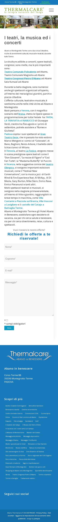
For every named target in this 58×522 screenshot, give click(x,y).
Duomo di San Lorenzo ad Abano (24, 417)
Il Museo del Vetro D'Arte (32, 425)
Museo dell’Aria (21, 448)
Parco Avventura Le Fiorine (15, 455)
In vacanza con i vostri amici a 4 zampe (20, 429)
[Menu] (50, 10)
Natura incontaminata (37, 448)
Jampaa (37, 519)
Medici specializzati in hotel (15, 444)
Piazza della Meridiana (27, 459)
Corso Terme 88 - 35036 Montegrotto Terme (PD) (21, 2)
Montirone (9, 448)
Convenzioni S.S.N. (31, 413)
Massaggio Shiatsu (12, 440)
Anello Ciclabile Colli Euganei (16, 406)
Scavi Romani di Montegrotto (16, 467)
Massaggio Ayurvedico (31, 436)
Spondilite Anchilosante (43, 471)
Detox (8, 417)
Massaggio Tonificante (29, 440)
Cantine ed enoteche (29, 409)
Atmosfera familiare (36, 406)
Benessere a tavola (12, 409)
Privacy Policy (41, 513)
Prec (2, 22)
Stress (8, 475)
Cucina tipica (45, 413)
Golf (36, 421)
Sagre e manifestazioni (31, 463)
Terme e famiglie (12, 478)
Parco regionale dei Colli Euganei (40, 455)
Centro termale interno (14, 413)
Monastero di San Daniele (37, 444)
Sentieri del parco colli (37, 467)
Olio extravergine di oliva (15, 452)
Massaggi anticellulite (13, 436)
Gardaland (29, 421)
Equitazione (43, 417)
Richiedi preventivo (45, 2)
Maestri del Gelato (33, 432)
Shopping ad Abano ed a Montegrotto (19, 471)
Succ (55, 22)
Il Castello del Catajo (13, 425)
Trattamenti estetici (28, 478)
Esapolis (8, 421)
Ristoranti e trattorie (13, 463)
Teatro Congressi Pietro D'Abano (24, 475)
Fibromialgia (18, 421)
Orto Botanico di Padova (35, 452)
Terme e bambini (44, 475)
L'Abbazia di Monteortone (15, 432)
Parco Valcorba (11, 459)
